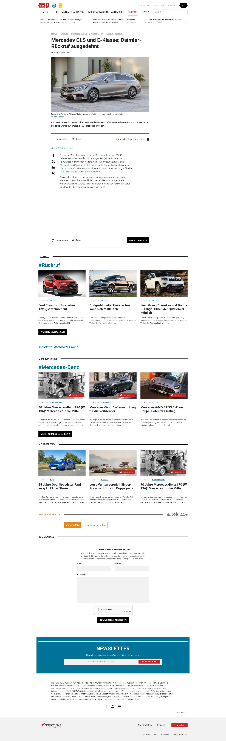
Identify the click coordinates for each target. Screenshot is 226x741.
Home (54, 34)
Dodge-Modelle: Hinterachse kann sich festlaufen (109, 307)
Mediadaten (145, 725)
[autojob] (177, 514)
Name (117, 563)
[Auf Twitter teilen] (53, 161)
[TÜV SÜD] (53, 5)
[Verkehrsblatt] (59, 5)
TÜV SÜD (146, 12)
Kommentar (82, 574)
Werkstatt (64, 165)
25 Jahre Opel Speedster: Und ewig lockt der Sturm (59, 486)
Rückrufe (133, 12)
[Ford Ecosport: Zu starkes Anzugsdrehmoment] (62, 283)
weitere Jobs (73, 525)
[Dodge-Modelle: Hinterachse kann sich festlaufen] (113, 283)
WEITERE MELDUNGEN (53, 331)
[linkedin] (119, 706)
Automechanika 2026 (73, 12)
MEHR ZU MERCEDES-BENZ (55, 434)
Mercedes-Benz (102, 155)
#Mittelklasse (106, 402)
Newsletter (143, 5)
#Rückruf (49, 265)
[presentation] (186, 22)
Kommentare (62, 139)
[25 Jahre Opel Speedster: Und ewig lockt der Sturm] (62, 463)
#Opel (52, 480)
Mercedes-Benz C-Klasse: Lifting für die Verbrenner (112, 409)
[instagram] (112, 706)
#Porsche (104, 480)
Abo (183, 5)
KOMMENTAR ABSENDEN (113, 620)
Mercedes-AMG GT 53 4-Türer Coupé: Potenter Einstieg (161, 409)
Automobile (117, 12)
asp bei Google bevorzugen (132, 139)
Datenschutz (165, 734)
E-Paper (155, 5)
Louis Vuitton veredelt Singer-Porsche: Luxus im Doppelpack (111, 486)
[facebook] (106, 706)
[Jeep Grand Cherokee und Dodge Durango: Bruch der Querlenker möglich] (164, 283)
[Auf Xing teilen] (53, 173)
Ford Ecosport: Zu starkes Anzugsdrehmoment (56, 307)
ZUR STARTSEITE (138, 240)
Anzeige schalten (96, 525)
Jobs (163, 5)
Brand (87, 171)
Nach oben (180, 713)
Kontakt (172, 5)
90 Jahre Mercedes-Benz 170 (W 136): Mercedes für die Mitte (61, 409)
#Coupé (155, 402)
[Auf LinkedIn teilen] (53, 167)
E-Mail (79, 563)
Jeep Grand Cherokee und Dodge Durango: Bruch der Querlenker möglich (163, 309)
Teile (62, 171)
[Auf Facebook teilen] (53, 155)
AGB (155, 734)
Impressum (147, 734)
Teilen (78, 139)
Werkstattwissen (98, 12)
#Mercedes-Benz (66, 347)
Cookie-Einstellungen (180, 734)
